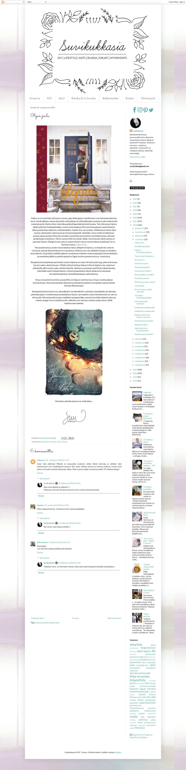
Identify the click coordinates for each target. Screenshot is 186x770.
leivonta (151, 688)
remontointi (151, 713)
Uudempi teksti (37, 618)
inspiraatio (151, 662)
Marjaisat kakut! (141, 324)
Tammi (64, 442)
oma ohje (151, 697)
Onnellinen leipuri (148, 440)
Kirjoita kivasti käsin (149, 513)
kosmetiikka (140, 683)
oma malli (141, 697)
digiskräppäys (144, 651)
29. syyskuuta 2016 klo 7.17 (57, 460)
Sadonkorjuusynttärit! (144, 321)
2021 (135, 206)
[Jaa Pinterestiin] (72, 438)
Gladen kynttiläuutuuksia (143, 251)
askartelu (136, 644)
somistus (143, 719)
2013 (135, 377)
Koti (62, 98)
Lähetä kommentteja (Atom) (47, 622)
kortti (133, 683)
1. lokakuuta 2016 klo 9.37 (59, 542)
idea (144, 662)
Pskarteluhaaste (137, 708)
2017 (135, 221)
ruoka (59, 442)
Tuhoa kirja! (139, 286)
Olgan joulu (81, 244)
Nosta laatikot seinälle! (144, 274)
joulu (42, 442)
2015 (135, 369)
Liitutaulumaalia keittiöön (141, 302)
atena (153, 645)
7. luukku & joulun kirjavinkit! (148, 415)
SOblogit (133, 720)
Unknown (41, 460)
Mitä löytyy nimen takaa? (145, 282)
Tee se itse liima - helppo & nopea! (148, 540)
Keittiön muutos (142, 263)
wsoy (132, 728)
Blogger (118, 752)
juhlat (153, 665)
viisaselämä (151, 725)
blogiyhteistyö (148, 647)
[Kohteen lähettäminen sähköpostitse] (62, 438)
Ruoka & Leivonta (83, 98)
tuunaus (133, 725)
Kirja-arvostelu (50, 442)
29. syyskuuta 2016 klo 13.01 (56, 505)
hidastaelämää (135, 660)
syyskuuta (139, 239)
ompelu (133, 700)
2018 (135, 217)
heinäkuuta (140, 342)
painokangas (150, 700)
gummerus (134, 657)
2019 (135, 214)
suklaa (153, 720)
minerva (152, 694)
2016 (135, 225)
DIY (49, 98)
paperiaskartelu (148, 702)
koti (147, 683)
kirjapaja (153, 680)
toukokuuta (140, 350)
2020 (135, 210)
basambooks (134, 648)
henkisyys (152, 657)
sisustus (151, 716)
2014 (135, 373)
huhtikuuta (140, 354)
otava (141, 699)
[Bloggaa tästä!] (65, 438)
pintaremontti (136, 705)
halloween (143, 657)
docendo (133, 654)
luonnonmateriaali (139, 691)
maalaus (152, 692)
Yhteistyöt (148, 98)
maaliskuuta (140, 357)
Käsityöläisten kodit (149, 591)
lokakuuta (139, 236)
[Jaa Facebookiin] (70, 438)
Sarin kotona (42, 542)
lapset (143, 688)
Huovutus (151, 659)
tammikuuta (140, 365)
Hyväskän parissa (142, 278)
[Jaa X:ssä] (67, 438)
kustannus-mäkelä (148, 686)
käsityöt (134, 688)
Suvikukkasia (49, 483)
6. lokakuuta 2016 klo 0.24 (69, 563)
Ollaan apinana (146, 615)
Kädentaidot (111, 98)
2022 (135, 203)
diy (154, 651)
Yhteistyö (140, 727)
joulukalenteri (142, 665)
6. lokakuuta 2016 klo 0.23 (69, 523)
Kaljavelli (147, 392)
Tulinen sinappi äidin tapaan (148, 566)
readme (141, 713)
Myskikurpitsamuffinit (144, 334)
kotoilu (153, 683)
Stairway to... (140, 260)
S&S (142, 717)
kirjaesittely (138, 680)
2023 (135, 199)
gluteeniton (151, 654)
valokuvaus (142, 725)
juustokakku (135, 668)
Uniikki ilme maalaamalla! (145, 307)
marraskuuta (140, 232)
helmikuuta (140, 361)
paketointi (134, 703)
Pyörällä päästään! (142, 246)
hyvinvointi (135, 662)
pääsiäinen (134, 711)
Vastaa (40, 473)
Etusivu (35, 98)
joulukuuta (139, 228)
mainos (132, 694)
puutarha (152, 708)
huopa (144, 659)
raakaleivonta (150, 711)
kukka (132, 686)
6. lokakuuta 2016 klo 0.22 (69, 483)
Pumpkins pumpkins (147, 488)
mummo (40, 505)
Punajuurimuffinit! (142, 267)
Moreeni (133, 697)
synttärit (133, 723)
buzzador (133, 651)
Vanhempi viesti (114, 618)
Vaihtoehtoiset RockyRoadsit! (142, 329)
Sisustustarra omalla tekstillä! (143, 290)
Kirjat (130, 98)
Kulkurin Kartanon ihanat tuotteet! (143, 316)
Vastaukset (45, 478)
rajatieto (133, 713)
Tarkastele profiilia (137, 157)
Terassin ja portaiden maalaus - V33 (149, 463)
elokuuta (139, 339)
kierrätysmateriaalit (140, 673)
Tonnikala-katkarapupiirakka (143, 296)
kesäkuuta (139, 346)
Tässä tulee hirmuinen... (144, 256)
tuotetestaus (150, 722)
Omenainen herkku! (143, 271)
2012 (135, 381)
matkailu (141, 694)
